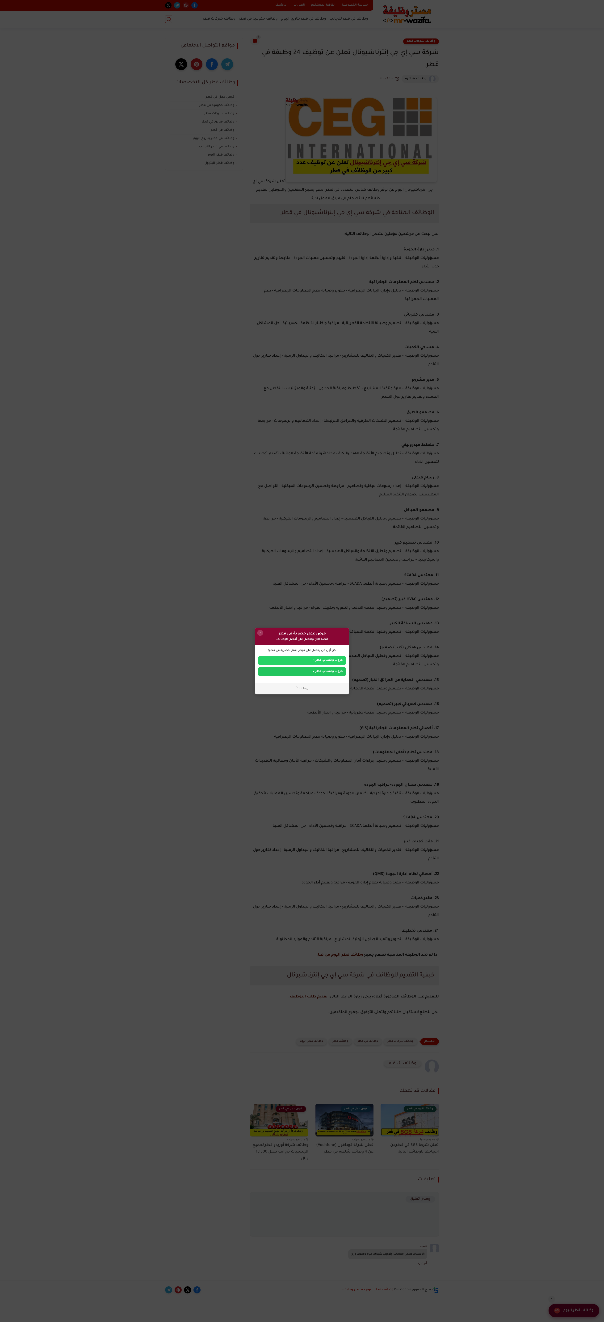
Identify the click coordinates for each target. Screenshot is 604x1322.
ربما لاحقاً (302, 688)
